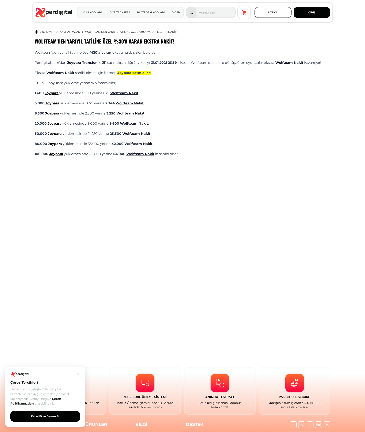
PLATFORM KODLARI (151, 12)
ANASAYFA (47, 31)
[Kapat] (78, 373)
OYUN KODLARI (91, 12)
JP (104, 63)
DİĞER (176, 12)
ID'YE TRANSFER (119, 12)
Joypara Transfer (82, 63)
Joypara (52, 93)
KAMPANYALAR (70, 31)
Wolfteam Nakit (289, 63)
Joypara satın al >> (134, 73)
